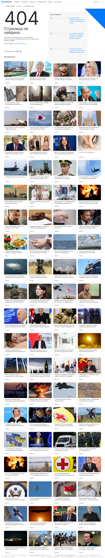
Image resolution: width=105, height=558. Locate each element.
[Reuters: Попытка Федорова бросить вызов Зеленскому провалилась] (89, 517)
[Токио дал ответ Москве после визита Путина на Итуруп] (40, 122)
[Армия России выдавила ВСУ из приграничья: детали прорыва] (15, 295)
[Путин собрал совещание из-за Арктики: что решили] (64, 517)
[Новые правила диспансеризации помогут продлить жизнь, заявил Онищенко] (15, 320)
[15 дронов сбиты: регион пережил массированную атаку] (64, 443)
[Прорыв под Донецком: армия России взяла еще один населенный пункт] (89, 344)
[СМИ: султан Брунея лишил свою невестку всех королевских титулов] (89, 221)
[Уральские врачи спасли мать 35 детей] (40, 196)
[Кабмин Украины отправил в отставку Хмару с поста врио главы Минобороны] (64, 72)
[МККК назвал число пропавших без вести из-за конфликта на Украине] (64, 295)
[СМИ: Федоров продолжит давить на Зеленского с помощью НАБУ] (40, 320)
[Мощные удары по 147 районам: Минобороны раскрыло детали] (89, 196)
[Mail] (2, 2)
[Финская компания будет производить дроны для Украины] (15, 394)
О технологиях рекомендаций (52, 556)
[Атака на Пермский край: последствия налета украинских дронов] (64, 468)
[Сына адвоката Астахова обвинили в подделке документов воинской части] (89, 295)
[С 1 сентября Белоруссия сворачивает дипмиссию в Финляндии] (64, 493)
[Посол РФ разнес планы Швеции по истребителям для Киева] (89, 171)
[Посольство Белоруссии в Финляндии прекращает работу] (15, 517)
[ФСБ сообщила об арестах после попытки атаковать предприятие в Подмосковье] (64, 320)
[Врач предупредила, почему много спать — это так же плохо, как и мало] (89, 493)
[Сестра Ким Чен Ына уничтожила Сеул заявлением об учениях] (40, 295)
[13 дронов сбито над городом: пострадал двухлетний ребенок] (64, 418)
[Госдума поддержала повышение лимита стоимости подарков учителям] (64, 369)
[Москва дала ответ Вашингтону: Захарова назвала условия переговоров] (89, 72)
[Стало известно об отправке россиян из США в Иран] (40, 517)
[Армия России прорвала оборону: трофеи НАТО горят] (15, 542)
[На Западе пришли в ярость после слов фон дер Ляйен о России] (40, 443)
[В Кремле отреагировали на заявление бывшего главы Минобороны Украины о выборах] (40, 72)
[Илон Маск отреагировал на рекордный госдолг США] (89, 542)
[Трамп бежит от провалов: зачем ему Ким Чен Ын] (89, 369)
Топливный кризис (29, 6)
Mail (2, 556)
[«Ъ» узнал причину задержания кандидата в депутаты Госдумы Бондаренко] (89, 270)
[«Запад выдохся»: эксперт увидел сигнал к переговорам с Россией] (40, 369)
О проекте (43, 556)
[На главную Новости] (7, 2)
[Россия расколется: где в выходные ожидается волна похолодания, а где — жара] (40, 270)
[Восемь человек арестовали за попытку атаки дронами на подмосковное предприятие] (64, 122)
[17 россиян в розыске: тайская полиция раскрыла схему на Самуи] (89, 320)
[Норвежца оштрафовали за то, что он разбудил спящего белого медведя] (40, 468)
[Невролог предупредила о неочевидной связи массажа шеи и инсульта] (15, 344)
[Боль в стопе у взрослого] (89, 147)
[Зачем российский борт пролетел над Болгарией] (40, 493)
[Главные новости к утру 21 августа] (15, 171)
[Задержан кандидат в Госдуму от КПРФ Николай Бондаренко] (40, 221)
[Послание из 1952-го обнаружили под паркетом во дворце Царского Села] (89, 394)
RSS (38, 556)
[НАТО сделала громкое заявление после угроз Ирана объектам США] (15, 369)
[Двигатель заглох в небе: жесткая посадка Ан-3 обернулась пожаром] (89, 418)
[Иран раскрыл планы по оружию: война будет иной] (15, 122)
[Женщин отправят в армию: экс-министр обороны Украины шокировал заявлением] (64, 97)
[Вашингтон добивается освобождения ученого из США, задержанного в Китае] (15, 493)
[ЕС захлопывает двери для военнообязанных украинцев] (15, 443)
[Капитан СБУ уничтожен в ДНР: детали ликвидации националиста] (40, 97)
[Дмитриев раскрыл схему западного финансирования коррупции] (40, 344)
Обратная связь (93, 556)
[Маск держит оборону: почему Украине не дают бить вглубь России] (15, 147)
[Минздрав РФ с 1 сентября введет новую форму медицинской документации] (64, 196)
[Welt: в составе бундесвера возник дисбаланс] (89, 443)
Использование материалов (82, 556)
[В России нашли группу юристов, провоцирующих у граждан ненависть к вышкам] (40, 245)
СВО (19, 6)
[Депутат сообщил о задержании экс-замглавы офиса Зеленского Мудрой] (64, 147)
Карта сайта (101, 556)
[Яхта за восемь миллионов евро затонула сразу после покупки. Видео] (15, 72)
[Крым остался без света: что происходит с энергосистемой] (64, 270)
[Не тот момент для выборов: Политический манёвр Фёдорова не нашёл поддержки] (40, 418)
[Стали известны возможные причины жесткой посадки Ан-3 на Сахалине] (40, 542)
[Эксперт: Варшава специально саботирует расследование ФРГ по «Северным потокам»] (15, 270)
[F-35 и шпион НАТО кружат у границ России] (64, 394)
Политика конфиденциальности (68, 556)
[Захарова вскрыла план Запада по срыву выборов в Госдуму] (89, 122)
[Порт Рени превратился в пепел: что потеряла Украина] (15, 468)
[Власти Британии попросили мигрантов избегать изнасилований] (15, 196)
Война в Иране (11, 6)
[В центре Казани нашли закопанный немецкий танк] (15, 97)
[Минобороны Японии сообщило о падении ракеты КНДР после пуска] (40, 171)
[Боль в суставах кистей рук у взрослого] (64, 221)
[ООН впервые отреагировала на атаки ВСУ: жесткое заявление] (89, 97)
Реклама (13, 556)
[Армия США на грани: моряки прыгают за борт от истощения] (64, 542)
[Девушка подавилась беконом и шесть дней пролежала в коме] (64, 344)
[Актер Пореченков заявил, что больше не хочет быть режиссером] (15, 221)
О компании (7, 556)
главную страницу (21, 43)
